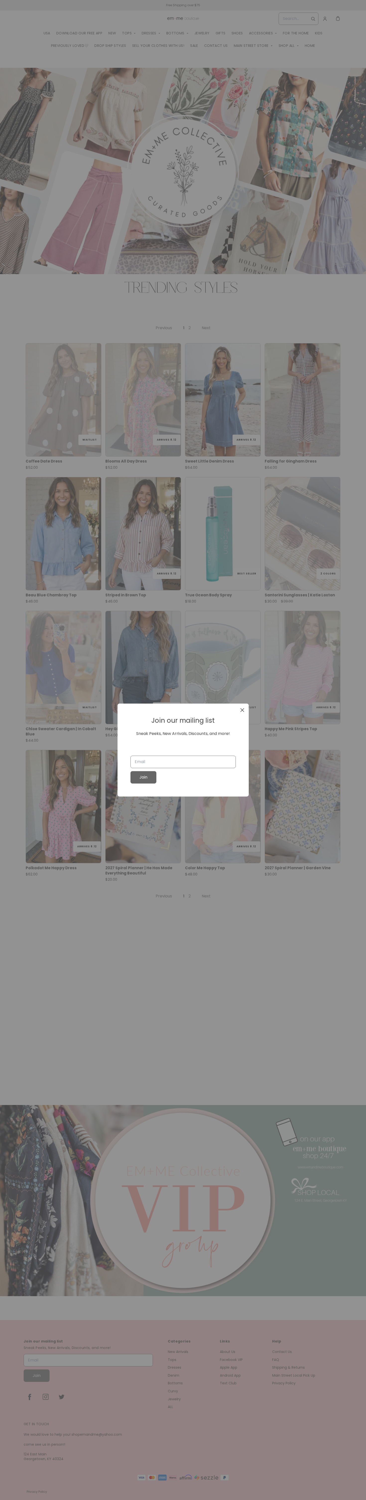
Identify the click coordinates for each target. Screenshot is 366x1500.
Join (143, 777)
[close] (242, 710)
